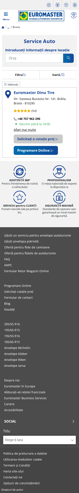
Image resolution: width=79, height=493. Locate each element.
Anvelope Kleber (15, 354)
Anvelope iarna (14, 366)
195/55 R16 (12, 336)
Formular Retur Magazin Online (26, 271)
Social (10, 421)
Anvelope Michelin (17, 348)
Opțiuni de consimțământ (21, 483)
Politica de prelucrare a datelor (25, 453)
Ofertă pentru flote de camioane (27, 247)
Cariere (9, 404)
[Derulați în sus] (68, 484)
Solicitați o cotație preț (35, 139)
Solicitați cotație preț (18, 292)
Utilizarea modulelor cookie (22, 459)
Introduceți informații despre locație (37, 50)
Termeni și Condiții (16, 465)
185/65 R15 (12, 342)
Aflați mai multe (25, 130)
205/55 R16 (12, 324)
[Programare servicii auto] (49, 5)
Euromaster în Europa (19, 386)
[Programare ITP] (57, 5)
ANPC (8, 265)
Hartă (56, 75)
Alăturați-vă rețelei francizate (25, 392)
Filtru (19, 75)
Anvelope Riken (15, 360)
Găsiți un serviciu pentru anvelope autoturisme (37, 235)
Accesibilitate (13, 410)
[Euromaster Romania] (41, 16)
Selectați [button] (13, 84)
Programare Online (33, 150)
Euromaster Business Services (25, 398)
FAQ (7, 259)
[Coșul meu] (75, 5)
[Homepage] (3, 27)
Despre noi (12, 380)
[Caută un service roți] (74, 16)
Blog (7, 303)
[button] (8, 27)
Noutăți (9, 309)
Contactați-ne (12, 477)
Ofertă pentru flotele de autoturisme (30, 253)
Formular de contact (18, 298)
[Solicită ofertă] (66, 5)
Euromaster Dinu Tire (34, 92)
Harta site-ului (13, 471)
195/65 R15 (12, 330)
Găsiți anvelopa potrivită (21, 241)
